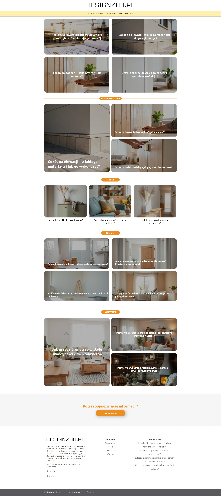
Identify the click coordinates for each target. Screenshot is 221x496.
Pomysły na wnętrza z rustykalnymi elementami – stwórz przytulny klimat (144, 369)
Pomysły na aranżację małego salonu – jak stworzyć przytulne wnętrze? (144, 334)
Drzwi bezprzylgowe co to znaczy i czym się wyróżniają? (144, 74)
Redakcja (51, 471)
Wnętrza (128, 13)
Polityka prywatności (52, 492)
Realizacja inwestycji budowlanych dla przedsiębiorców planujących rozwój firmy (77, 36)
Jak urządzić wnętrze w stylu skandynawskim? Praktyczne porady (77, 352)
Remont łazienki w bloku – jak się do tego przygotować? (78, 264)
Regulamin (91, 492)
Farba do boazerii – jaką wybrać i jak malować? (77, 74)
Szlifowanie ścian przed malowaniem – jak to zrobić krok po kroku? (78, 295)
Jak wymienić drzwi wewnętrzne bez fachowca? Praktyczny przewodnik (140, 262)
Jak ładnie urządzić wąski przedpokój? (155, 221)
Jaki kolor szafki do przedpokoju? (65, 220)
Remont (100, 13)
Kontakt (51, 476)
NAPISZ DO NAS (111, 413)
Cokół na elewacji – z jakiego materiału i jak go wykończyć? (144, 36)
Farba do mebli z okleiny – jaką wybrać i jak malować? (143, 167)
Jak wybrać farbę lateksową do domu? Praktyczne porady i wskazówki (142, 295)
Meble (91, 13)
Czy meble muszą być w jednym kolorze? (110, 221)
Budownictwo (114, 13)
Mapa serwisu (74, 492)
